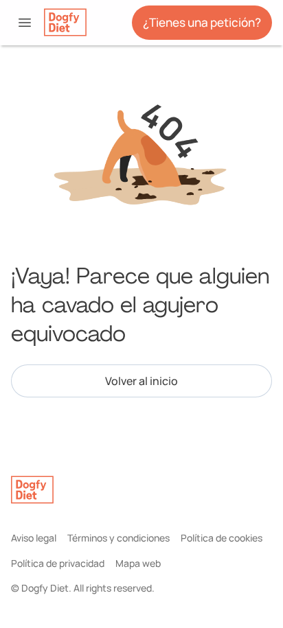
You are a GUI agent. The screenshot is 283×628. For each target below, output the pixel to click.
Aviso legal (33, 537)
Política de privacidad (57, 563)
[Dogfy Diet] (65, 22)
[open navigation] (24, 22)
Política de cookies (221, 537)
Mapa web (138, 563)
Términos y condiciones (118, 537)
